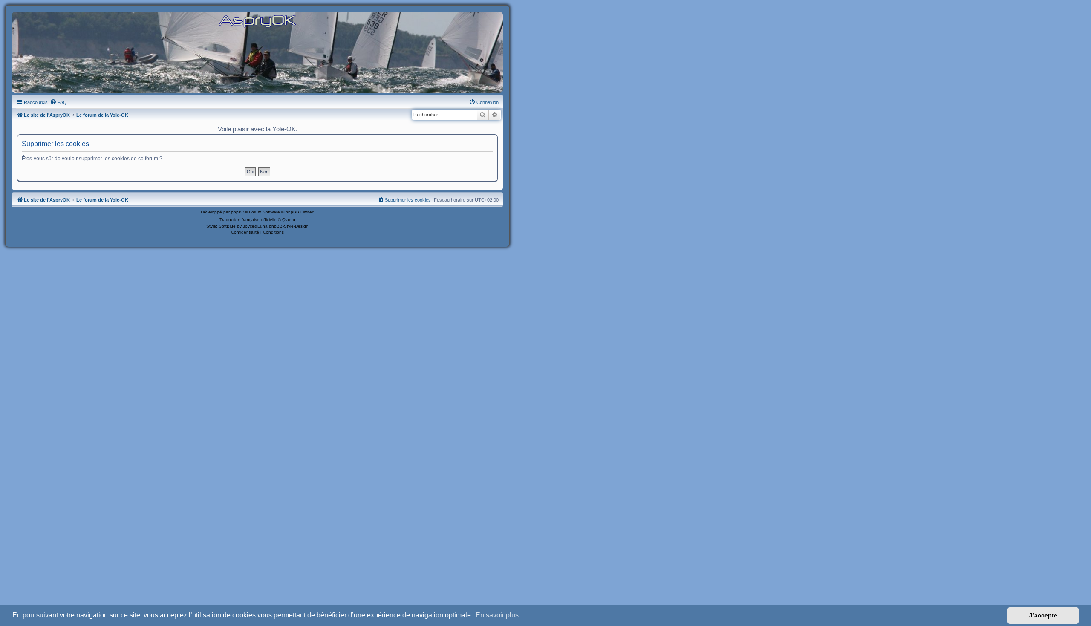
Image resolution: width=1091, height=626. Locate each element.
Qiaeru (288, 219)
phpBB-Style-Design (289, 226)
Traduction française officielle (248, 219)
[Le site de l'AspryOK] (257, 20)
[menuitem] (58, 102)
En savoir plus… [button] (500, 615)
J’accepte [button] (1043, 615)
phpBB (238, 212)
